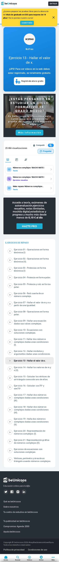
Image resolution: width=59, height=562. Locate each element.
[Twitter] (5, 491)
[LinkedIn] (23, 491)
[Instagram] (17, 491)
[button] (29, 251)
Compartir (40, 145)
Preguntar (47, 151)
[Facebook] (11, 491)
